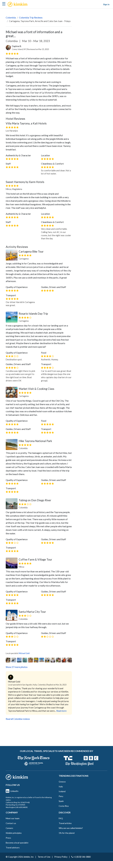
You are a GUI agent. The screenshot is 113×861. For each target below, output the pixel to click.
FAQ (61, 818)
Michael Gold (24, 653)
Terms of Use (44, 857)
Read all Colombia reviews (18, 719)
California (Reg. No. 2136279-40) (18, 802)
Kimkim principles (14, 833)
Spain (61, 801)
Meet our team (12, 818)
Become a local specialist (17, 842)
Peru (61, 796)
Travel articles (65, 823)
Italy (61, 786)
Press (8, 838)
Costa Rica (64, 806)
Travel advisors (13, 847)
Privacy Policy (60, 857)
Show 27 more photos (17, 667)
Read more (61, 711)
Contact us (11, 823)
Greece (62, 781)
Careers (9, 828)
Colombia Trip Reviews (31, 17)
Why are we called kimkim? (71, 828)
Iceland (62, 791)
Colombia (11, 17)
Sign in (106, 4)
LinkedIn (14, 791)
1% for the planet (67, 833)
